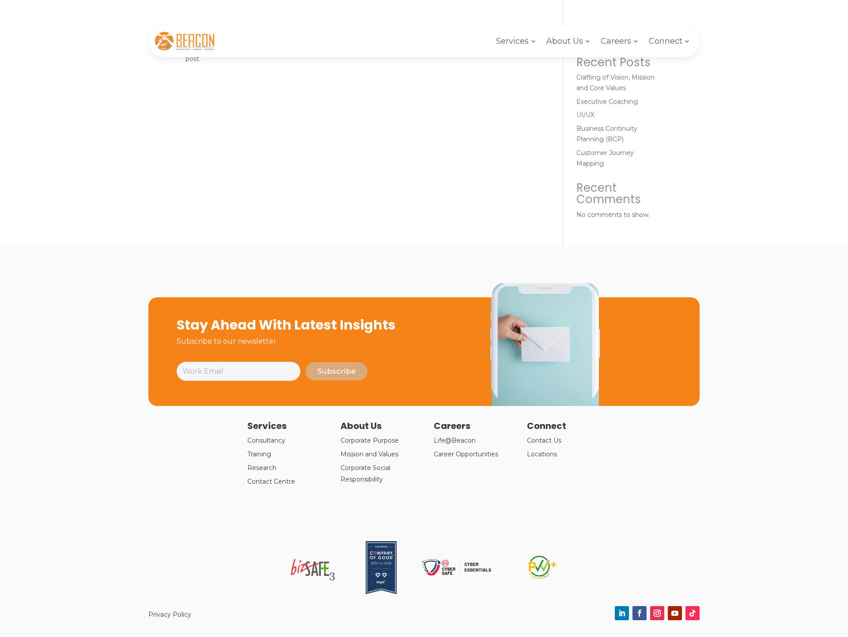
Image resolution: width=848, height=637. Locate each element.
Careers (616, 41)
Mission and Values (369, 454)
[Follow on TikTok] (692, 613)
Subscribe (336, 371)
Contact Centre (271, 481)
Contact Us (544, 440)
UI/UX (585, 115)
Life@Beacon (455, 440)
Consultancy (266, 440)
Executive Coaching (607, 102)
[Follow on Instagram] (657, 613)
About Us (564, 41)
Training (259, 454)
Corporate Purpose (370, 440)
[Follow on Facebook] (639, 613)
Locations (542, 454)
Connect (665, 41)
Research (261, 468)
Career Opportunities (466, 454)
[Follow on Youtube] (675, 613)
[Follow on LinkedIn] (622, 613)
